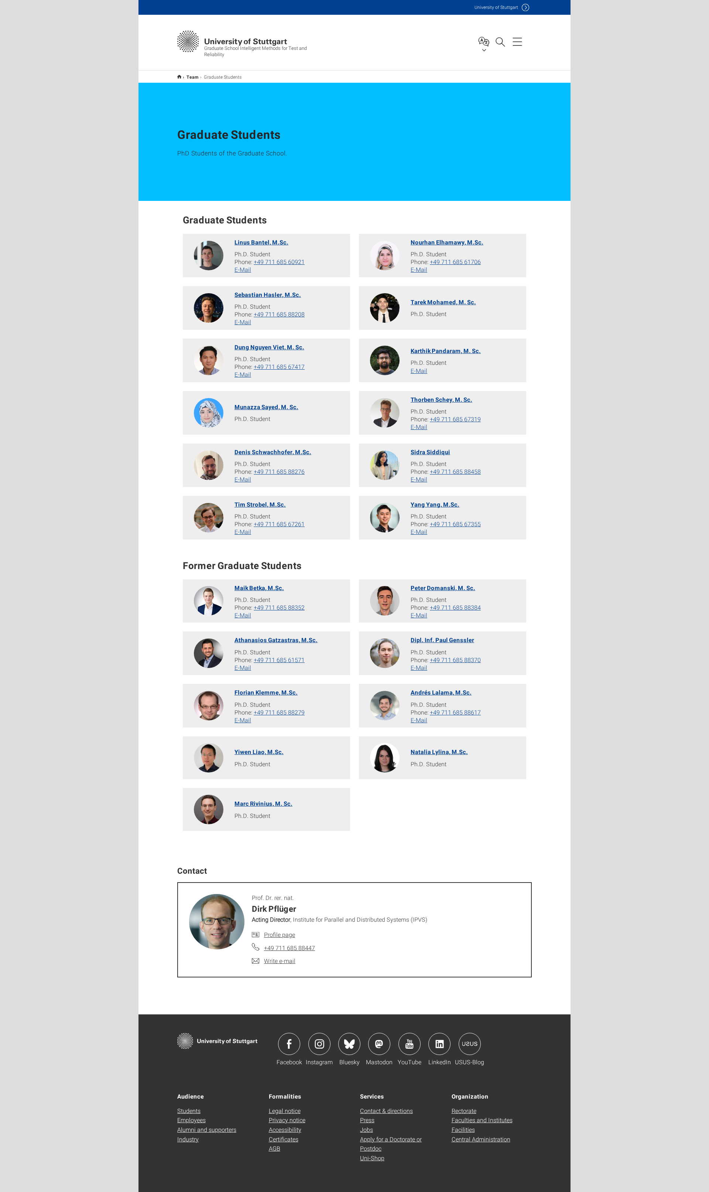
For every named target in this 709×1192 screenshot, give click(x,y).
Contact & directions (386, 1110)
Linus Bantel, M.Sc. (261, 242)
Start (179, 77)
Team (192, 77)
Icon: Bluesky (349, 1044)
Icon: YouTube (409, 1044)
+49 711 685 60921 (279, 262)
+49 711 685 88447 (289, 948)
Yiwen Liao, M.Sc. (259, 752)
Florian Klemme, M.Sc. (266, 692)
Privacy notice (287, 1120)
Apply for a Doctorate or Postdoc (391, 1143)
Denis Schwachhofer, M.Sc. (272, 452)
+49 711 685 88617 (455, 712)
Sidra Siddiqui (430, 452)
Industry (188, 1139)
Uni (496, 7)
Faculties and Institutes (482, 1120)
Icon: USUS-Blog (470, 1044)
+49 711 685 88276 (279, 471)
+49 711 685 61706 (455, 262)
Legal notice (285, 1110)
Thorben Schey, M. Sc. (441, 399)
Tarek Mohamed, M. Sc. (443, 302)
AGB (274, 1148)
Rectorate (464, 1110)
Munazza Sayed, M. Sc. (266, 407)
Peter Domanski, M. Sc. (443, 588)
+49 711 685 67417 (279, 366)
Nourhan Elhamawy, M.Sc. (447, 242)
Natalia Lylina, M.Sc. (439, 752)
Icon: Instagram (319, 1044)
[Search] (500, 41)
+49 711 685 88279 (279, 712)
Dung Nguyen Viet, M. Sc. (269, 347)
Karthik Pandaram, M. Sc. (446, 350)
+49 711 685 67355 (455, 524)
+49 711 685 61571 (279, 660)
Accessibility (285, 1129)
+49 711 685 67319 (455, 419)
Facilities (463, 1129)
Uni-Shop (372, 1158)
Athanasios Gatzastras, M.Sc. (276, 640)
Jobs (366, 1129)
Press (367, 1120)
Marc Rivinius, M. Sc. (263, 803)
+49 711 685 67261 (279, 524)
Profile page (279, 934)
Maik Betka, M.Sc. (259, 588)
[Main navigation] (517, 41)
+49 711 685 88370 (455, 660)
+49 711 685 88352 (279, 607)
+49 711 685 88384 (455, 607)
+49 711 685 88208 (279, 314)
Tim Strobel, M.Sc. (260, 504)
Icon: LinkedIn (439, 1044)
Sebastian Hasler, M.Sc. (267, 294)
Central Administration (481, 1139)
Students (189, 1110)
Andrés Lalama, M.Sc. (441, 692)
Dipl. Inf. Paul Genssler (442, 640)
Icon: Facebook (289, 1044)
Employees (191, 1120)
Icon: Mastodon (379, 1044)
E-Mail (242, 269)
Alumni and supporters (206, 1129)
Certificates (283, 1139)
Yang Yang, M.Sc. (435, 504)
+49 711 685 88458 (455, 471)
